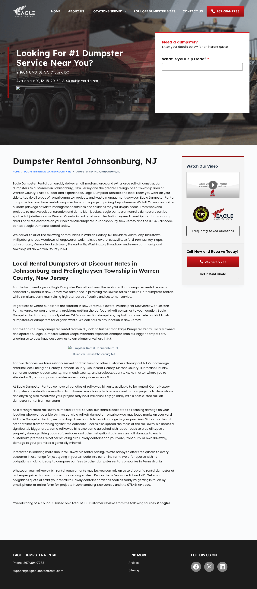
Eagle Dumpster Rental (30, 183)
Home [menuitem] (56, 11)
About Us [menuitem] (76, 11)
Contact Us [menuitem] (193, 11)
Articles (133, 563)
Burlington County (46, 368)
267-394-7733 (215, 262)
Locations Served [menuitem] (107, 11)
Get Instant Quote (213, 274)
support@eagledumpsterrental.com (38, 571)
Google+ (164, 503)
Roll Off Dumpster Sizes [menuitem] (154, 11)
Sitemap (134, 570)
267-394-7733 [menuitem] (228, 11)
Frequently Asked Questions (213, 231)
